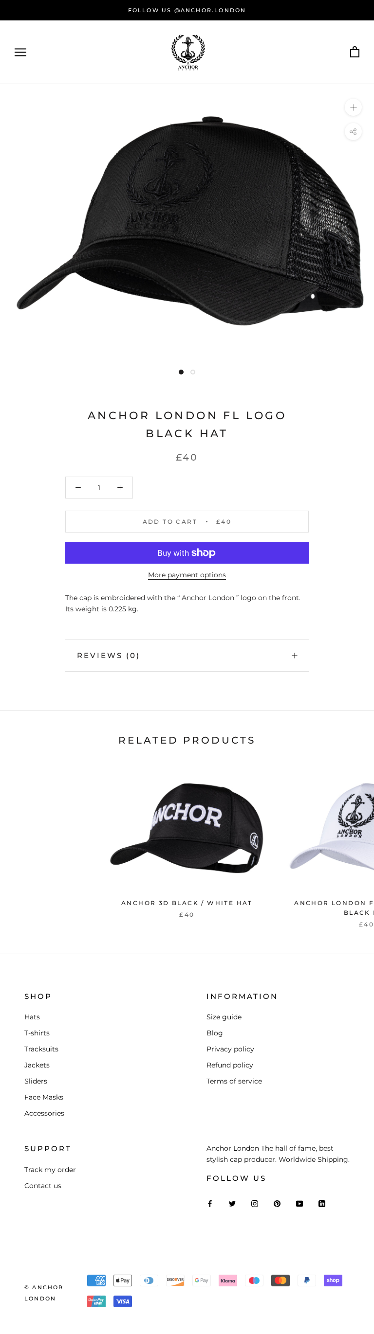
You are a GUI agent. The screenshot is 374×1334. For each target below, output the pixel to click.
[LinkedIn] (321, 1203)
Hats (32, 1017)
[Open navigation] (20, 52)
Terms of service (234, 1081)
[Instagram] (254, 1203)
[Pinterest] (277, 1203)
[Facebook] (209, 1203)
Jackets (37, 1065)
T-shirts (37, 1033)
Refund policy (229, 1065)
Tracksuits (41, 1049)
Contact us (42, 1185)
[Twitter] (232, 1203)
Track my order (50, 1169)
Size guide (224, 1017)
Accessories (44, 1113)
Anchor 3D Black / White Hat (187, 903)
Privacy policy (230, 1049)
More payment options (187, 574)
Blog (214, 1033)
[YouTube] (299, 1203)
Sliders (35, 1081)
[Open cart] (354, 52)
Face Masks (43, 1097)
